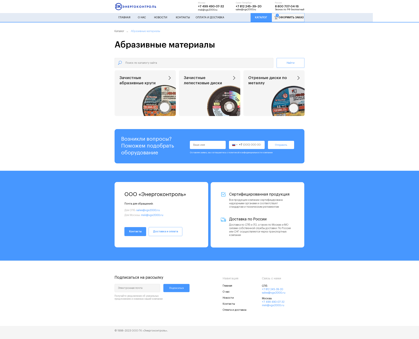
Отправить (281, 144)
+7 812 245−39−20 (249, 6)
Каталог (261, 17)
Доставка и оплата (165, 231)
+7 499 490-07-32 (211, 6)
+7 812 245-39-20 (272, 289)
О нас (142, 17)
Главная (124, 17)
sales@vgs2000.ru (246, 9)
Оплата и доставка (210, 17)
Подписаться (176, 288)
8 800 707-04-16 (287, 6)
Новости (160, 17)
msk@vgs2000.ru (207, 10)
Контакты (183, 17)
